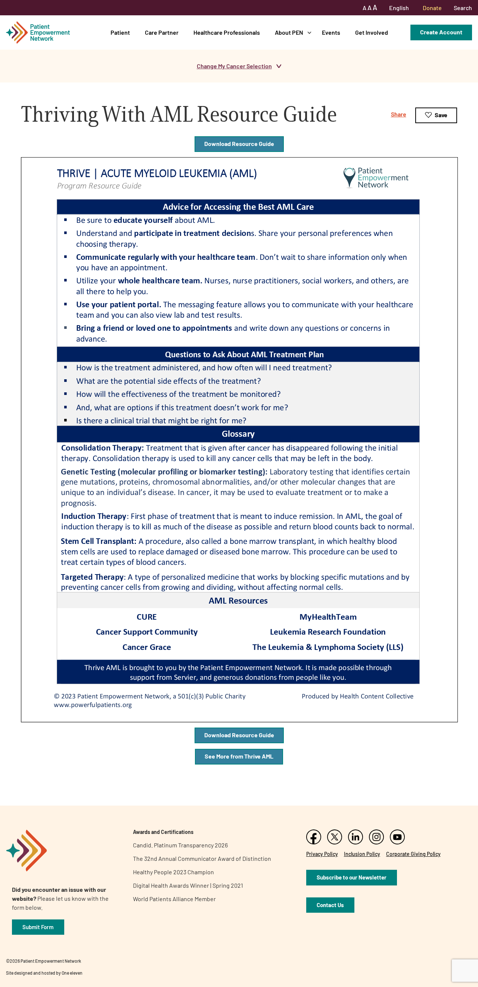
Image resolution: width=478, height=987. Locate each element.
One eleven (72, 972)
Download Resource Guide (239, 143)
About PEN (289, 32)
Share (398, 114)
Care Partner (162, 32)
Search (463, 7)
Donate (432, 7)
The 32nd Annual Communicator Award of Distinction (202, 858)
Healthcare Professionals (226, 32)
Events (331, 32)
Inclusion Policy (362, 854)
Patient (120, 32)
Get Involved (371, 32)
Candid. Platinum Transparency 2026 (180, 845)
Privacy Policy (322, 854)
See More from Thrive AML (239, 756)
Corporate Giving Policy (413, 854)
